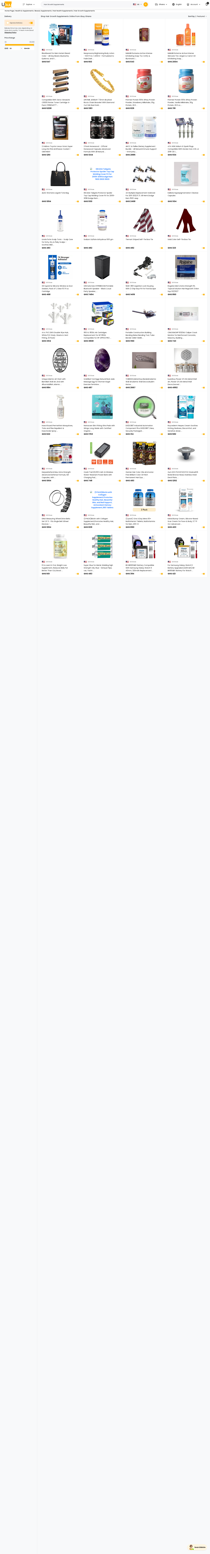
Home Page (9, 11)
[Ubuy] (7, 4)
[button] (161, 4)
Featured (201, 16)
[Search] (146, 4)
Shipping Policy (10, 32)
